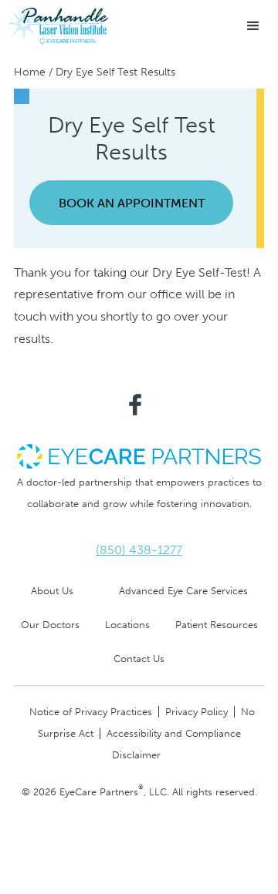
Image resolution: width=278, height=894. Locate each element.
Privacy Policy (196, 712)
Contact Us (139, 658)
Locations (127, 624)
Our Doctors (50, 624)
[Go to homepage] (58, 26)
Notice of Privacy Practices (90, 712)
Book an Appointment (132, 203)
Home (30, 72)
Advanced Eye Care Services (183, 591)
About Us (52, 591)
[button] (253, 26)
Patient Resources (216, 624)
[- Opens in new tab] (139, 455)
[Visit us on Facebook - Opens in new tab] (135, 404)
